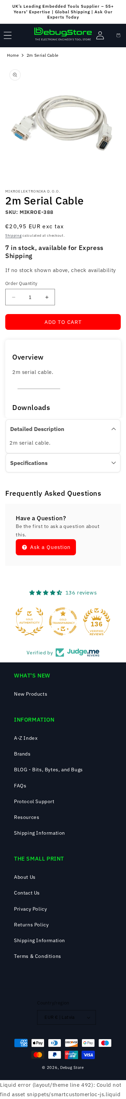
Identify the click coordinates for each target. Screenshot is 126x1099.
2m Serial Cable (43, 55)
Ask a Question (49, 547)
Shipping (13, 235)
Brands (22, 754)
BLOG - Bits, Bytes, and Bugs (48, 769)
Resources (26, 817)
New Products (30, 694)
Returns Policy (31, 924)
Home (13, 55)
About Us (25, 877)
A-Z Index (25, 738)
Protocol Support (34, 801)
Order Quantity (21, 283)
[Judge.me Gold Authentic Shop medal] (29, 621)
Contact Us (27, 893)
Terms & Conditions (37, 956)
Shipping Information (39, 833)
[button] (7, 35)
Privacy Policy (30, 909)
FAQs (20, 785)
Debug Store (72, 1067)
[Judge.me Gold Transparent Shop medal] (63, 621)
